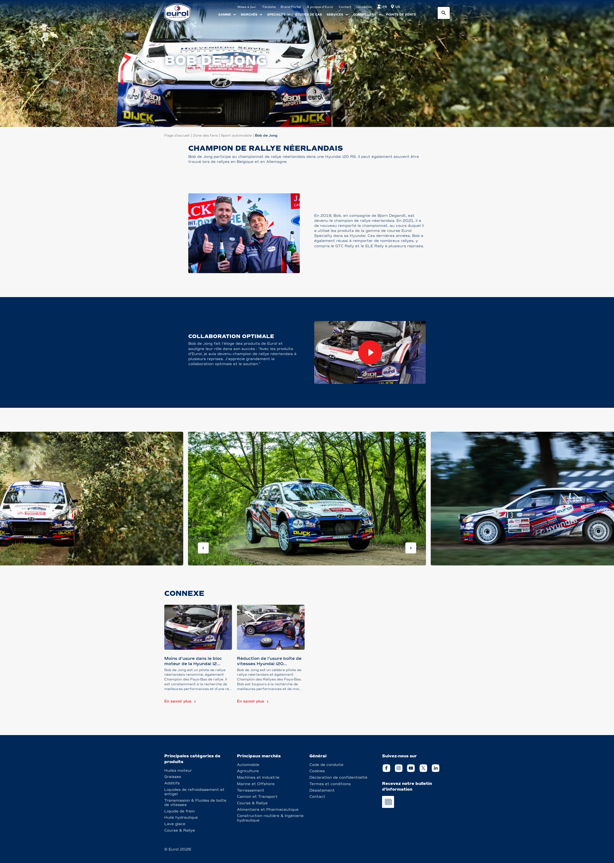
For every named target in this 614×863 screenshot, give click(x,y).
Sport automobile (236, 135)
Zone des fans (205, 135)
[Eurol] (180, 13)
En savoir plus (177, 701)
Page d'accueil (177, 135)
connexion (364, 7)
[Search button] (444, 13)
